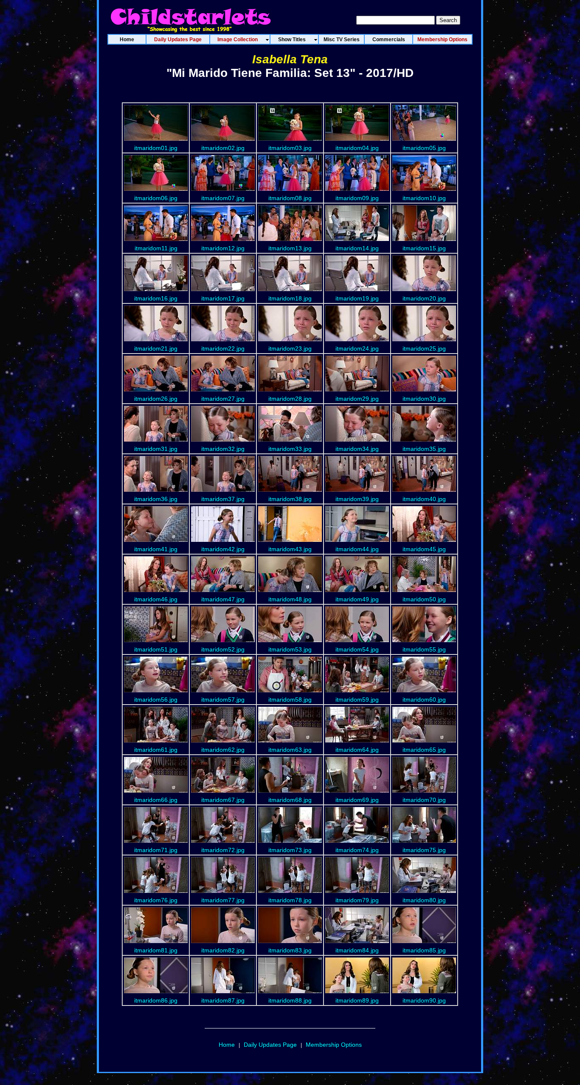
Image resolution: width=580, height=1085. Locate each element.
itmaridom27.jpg (223, 398)
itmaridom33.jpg (290, 448)
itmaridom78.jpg (290, 900)
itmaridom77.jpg (223, 900)
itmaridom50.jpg (424, 599)
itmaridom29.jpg (357, 398)
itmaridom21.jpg (155, 348)
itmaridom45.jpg (424, 549)
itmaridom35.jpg (424, 448)
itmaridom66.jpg (155, 799)
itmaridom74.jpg (357, 850)
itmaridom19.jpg (357, 298)
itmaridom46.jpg (155, 599)
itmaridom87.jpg (223, 1000)
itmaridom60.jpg (424, 699)
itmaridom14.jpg (357, 248)
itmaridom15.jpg (424, 248)
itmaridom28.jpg (290, 398)
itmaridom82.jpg (223, 950)
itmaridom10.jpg (424, 198)
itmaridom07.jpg (223, 198)
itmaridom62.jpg (223, 749)
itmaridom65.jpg (424, 749)
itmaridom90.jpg (424, 1000)
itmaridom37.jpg (223, 499)
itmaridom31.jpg (155, 448)
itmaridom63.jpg (290, 749)
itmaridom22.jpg (223, 348)
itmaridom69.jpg (357, 799)
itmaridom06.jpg (155, 198)
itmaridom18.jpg (290, 298)
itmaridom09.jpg (357, 198)
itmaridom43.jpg (290, 549)
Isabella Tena (290, 59)
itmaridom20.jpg (424, 298)
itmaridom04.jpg (357, 147)
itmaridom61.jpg (155, 749)
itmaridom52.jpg (223, 649)
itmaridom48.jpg (290, 599)
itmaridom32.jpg (223, 448)
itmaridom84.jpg (357, 950)
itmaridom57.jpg (223, 699)
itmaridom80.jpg (424, 900)
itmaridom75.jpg (424, 850)
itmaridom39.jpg (357, 499)
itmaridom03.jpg (290, 147)
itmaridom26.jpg (155, 398)
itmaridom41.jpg (155, 549)
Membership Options (334, 1044)
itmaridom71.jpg (155, 850)
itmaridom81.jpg (155, 950)
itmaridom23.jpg (290, 348)
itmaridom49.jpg (357, 599)
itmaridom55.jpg (424, 649)
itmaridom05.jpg (424, 147)
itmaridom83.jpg (290, 950)
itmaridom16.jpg (155, 298)
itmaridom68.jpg (290, 799)
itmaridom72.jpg (223, 850)
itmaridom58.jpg (290, 699)
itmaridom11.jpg (156, 248)
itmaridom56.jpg (155, 699)
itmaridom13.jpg (290, 248)
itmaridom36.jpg (155, 499)
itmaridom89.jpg (357, 1000)
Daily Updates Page (270, 1044)
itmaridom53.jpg (290, 649)
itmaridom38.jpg (290, 499)
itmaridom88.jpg (290, 1000)
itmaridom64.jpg (357, 749)
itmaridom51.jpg (155, 649)
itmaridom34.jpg (357, 448)
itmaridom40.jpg (424, 499)
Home (227, 1044)
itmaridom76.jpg (155, 900)
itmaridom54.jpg (357, 649)
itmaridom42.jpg (223, 549)
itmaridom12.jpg (223, 248)
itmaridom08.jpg (290, 198)
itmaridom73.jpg (290, 850)
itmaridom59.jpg (357, 699)
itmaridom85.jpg (424, 950)
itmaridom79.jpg (357, 900)
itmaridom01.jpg (155, 147)
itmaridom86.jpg (155, 1000)
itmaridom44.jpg (357, 549)
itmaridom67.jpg (223, 799)
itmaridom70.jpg (424, 799)
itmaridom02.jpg (223, 147)
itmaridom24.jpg (357, 348)
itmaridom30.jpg (424, 398)
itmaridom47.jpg (223, 599)
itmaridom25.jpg (424, 348)
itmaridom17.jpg (223, 298)
